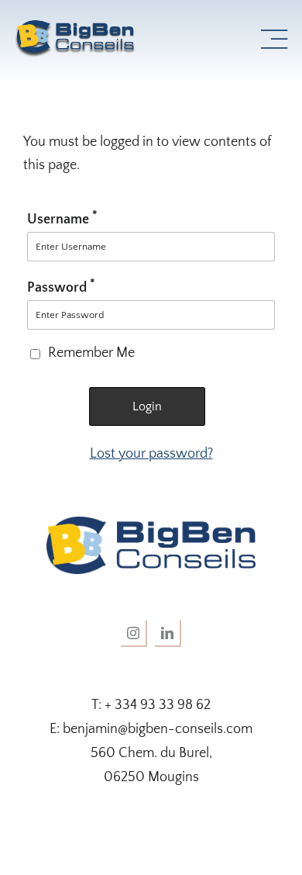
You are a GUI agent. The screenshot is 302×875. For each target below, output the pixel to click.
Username (62, 219)
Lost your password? (151, 454)
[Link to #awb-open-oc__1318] (274, 39)
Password (61, 288)
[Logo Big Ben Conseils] (151, 523)
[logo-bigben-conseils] (80, 26)
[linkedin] (168, 634)
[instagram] (134, 634)
